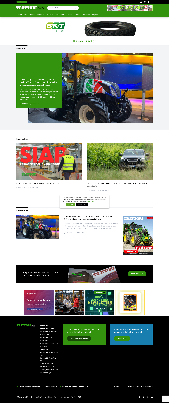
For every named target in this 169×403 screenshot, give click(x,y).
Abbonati (22, 2)
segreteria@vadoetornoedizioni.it (75, 386)
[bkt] (84, 27)
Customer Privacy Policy (144, 386)
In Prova (50, 15)
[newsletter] (99, 302)
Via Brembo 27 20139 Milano (29, 386)
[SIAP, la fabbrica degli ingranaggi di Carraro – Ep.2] (49, 161)
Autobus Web (45, 334)
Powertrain (44, 340)
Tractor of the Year (47, 367)
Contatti (54, 2)
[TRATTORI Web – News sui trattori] (30, 7)
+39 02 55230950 (50, 386)
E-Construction (45, 349)
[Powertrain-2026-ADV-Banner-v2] (69, 302)
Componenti (59, 15)
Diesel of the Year (46, 364)
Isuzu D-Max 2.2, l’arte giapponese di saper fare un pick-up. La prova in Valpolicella (117, 184)
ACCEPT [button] (70, 204)
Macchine (40, 15)
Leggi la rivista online (79, 338)
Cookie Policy (129, 386)
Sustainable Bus (46, 337)
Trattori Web (44, 346)
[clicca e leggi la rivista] (130, 8)
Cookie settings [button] (82, 204)
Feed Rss (60, 2)
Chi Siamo (32, 2)
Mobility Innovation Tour (49, 370)
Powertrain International (49, 343)
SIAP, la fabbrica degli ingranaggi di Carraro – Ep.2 (37, 183)
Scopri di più (122, 338)
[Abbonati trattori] (130, 302)
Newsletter (40, 2)
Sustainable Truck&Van (48, 331)
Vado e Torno (45, 325)
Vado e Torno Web (47, 328)
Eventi (77, 15)
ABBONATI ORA (137, 274)
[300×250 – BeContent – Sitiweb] (39, 302)
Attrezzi (69, 15)
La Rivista (47, 2)
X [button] (105, 197)
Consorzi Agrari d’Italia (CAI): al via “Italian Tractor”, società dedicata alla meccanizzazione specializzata (38, 82)
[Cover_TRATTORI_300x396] (138, 235)
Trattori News (21, 15)
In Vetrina (31, 187)
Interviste (36, 187)
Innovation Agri (45, 373)
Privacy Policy (117, 386)
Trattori (32, 15)
